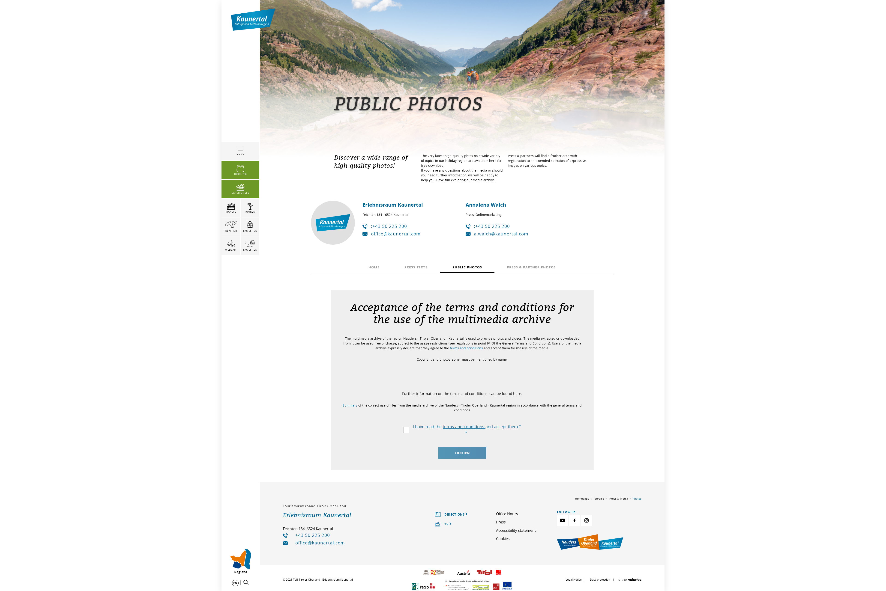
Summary (350, 405)
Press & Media (618, 498)
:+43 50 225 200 (389, 226)
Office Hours (507, 513)
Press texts (416, 267)
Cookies (503, 538)
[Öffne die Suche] (245, 582)
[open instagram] (586, 520)
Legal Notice (574, 579)
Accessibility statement (516, 530)
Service (599, 498)
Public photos (467, 267)
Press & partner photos (531, 267)
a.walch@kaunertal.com (501, 234)
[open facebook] (574, 520)
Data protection (600, 579)
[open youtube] (562, 520)
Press (501, 522)
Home (374, 267)
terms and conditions (466, 348)
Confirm (462, 453)
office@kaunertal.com (396, 234)
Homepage (582, 498)
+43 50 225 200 (312, 535)
